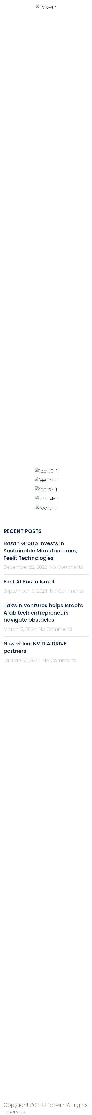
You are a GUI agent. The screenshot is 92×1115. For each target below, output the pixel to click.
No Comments (66, 567)
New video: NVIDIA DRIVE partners (35, 647)
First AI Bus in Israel (29, 581)
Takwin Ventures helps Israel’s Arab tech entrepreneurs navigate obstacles (43, 613)
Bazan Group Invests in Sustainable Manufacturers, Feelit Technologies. (40, 551)
